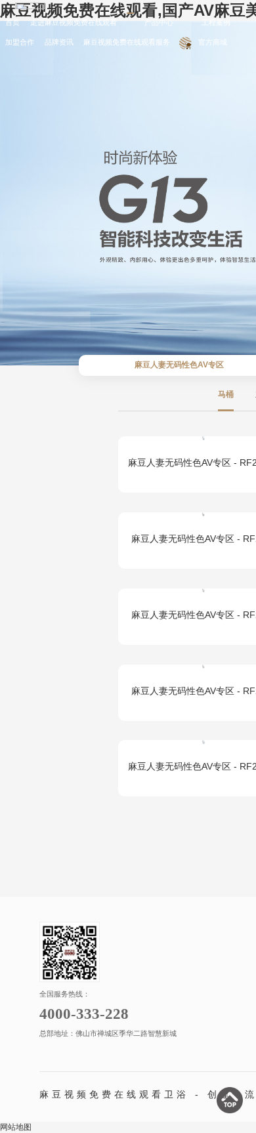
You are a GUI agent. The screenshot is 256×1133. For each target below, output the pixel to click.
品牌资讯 (59, 42)
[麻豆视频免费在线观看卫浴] (30, 6)
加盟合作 (19, 42)
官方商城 (212, 42)
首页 (12, 22)
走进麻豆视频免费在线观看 (73, 22)
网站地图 (16, 1127)
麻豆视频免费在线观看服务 (126, 42)
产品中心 (158, 22)
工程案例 (216, 22)
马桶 (226, 394)
